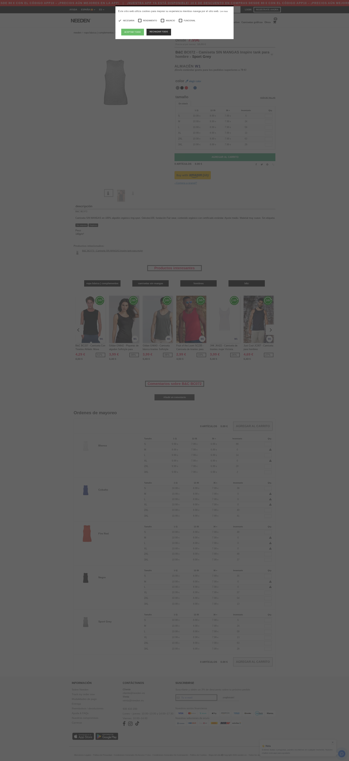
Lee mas (224, 11)
